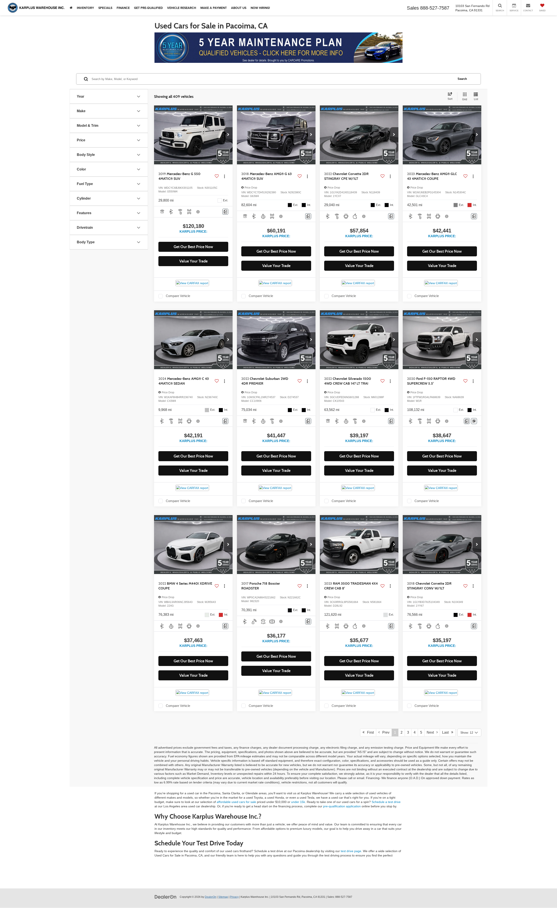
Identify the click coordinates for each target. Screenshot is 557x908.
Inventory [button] (85, 8)
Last (446, 732)
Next (431, 732)
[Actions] (224, 176)
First (369, 732)
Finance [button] (123, 8)
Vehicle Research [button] (181, 8)
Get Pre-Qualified (148, 8)
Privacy (234, 896)
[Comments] (225, 212)
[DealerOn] (165, 896)
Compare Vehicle (178, 296)
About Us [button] (238, 8)
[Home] (71, 7)
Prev (384, 732)
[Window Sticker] (474, 421)
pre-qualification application (342, 806)
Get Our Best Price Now (193, 246)
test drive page (351, 851)
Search (462, 78)
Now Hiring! (260, 8)
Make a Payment (213, 8)
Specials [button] (105, 8)
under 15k (298, 802)
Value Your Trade (193, 261)
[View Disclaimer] (198, 211)
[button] (228, 134)
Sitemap (223, 896)
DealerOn (210, 896)
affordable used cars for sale (236, 802)
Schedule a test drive (386, 802)
